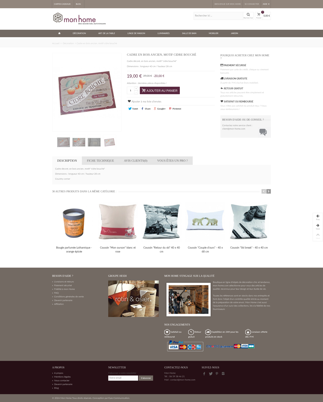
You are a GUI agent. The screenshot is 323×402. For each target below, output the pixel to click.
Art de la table (106, 33)
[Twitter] (210, 373)
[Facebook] (204, 373)
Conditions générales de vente (68, 296)
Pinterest (176, 109)
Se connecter (252, 4)
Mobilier (213, 33)
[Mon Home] (79, 19)
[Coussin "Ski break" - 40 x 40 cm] (249, 222)
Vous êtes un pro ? (172, 160)
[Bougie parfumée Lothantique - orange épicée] (74, 222)
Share (147, 109)
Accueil (55, 43)
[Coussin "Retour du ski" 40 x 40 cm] (161, 222)
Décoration (79, 33)
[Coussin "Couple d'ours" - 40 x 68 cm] (205, 222)
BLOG (78, 4)
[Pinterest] (216, 373)
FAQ (55, 293)
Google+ (161, 109)
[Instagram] (223, 373)
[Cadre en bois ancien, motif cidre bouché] (86, 92)
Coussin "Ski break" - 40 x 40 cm (249, 248)
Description (67, 160)
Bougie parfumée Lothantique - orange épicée (74, 250)
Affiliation (58, 304)
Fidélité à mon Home (63, 289)
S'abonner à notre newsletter (122, 373)
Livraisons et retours (63, 282)
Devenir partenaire (62, 300)
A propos (57, 373)
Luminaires (164, 33)
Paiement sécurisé (62, 285)
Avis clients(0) (135, 160)
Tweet (135, 109)
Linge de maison (136, 33)
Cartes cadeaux (62, 4)
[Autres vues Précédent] (54, 142)
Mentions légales (61, 377)
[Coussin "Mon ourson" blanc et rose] (118, 222)
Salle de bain (189, 33)
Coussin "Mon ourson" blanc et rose (118, 250)
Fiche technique (100, 160)
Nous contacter (60, 380)
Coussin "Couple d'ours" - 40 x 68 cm (205, 250)
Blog (55, 388)
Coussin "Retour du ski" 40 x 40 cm (161, 250)
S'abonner (146, 378)
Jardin (234, 33)
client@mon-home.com (233, 129)
